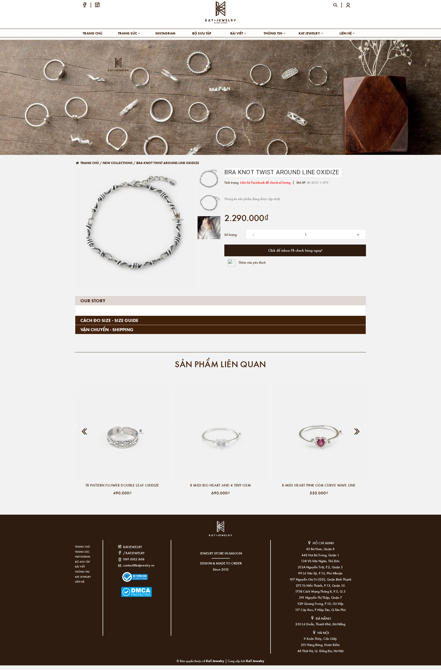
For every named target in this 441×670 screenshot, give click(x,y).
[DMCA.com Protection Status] (129, 588)
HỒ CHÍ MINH (323, 543)
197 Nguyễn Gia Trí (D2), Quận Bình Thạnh (320, 579)
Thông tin (273, 33)
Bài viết (237, 33)
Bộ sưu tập (201, 33)
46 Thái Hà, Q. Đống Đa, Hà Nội (320, 650)
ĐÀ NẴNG (323, 618)
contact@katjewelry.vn (138, 565)
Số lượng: (231, 234)
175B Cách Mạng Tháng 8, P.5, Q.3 (320, 591)
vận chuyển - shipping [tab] (106, 329)
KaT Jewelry (255, 660)
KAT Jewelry (310, 33)
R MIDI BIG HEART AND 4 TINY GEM (220, 485)
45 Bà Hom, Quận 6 (320, 548)
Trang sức (128, 33)
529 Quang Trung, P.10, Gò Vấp (320, 603)
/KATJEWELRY (134, 553)
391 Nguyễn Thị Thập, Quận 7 (320, 597)
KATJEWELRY (132, 546)
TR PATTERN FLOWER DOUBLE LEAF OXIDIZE (122, 485)
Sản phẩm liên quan (220, 363)
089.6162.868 (133, 559)
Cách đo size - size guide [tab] (109, 320)
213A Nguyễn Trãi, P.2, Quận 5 (320, 567)
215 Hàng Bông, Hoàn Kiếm (320, 644)
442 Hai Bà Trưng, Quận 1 (320, 555)
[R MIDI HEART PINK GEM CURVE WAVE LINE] (319, 432)
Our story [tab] (92, 300)
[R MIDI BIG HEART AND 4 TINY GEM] (220, 432)
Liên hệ (345, 33)
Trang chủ (92, 33)
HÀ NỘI (323, 632)
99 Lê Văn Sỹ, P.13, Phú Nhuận (320, 573)
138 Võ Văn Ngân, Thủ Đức (320, 560)
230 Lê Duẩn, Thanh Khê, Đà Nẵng (320, 624)
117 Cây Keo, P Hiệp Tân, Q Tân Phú (320, 609)
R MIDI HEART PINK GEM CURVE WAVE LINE (319, 485)
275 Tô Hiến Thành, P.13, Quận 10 (320, 585)
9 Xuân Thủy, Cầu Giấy (320, 638)
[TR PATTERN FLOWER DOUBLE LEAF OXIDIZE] (122, 432)
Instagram (165, 33)
